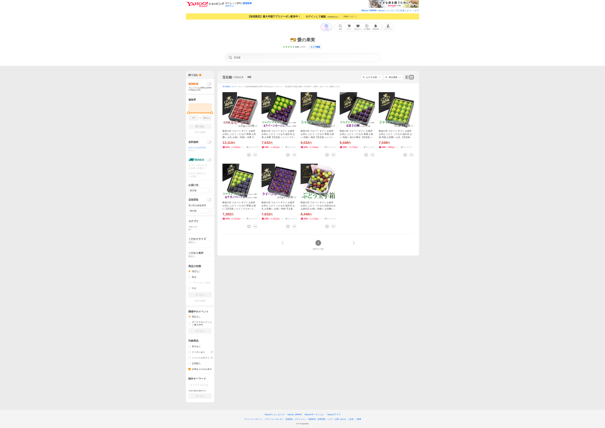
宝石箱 (227, 77)
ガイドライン (300, 419)
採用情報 (321, 419)
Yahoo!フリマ (334, 414)
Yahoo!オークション (314, 414)
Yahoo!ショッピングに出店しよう (394, 10)
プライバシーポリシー (253, 419)
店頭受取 (193, 199)
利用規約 (289, 419)
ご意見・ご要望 (354, 419)
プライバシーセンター (274, 419)
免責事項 (312, 419)
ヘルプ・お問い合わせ (336, 419)
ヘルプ (415, 10)
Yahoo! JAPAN (369, 10)
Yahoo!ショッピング (274, 414)
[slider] (188, 113)
